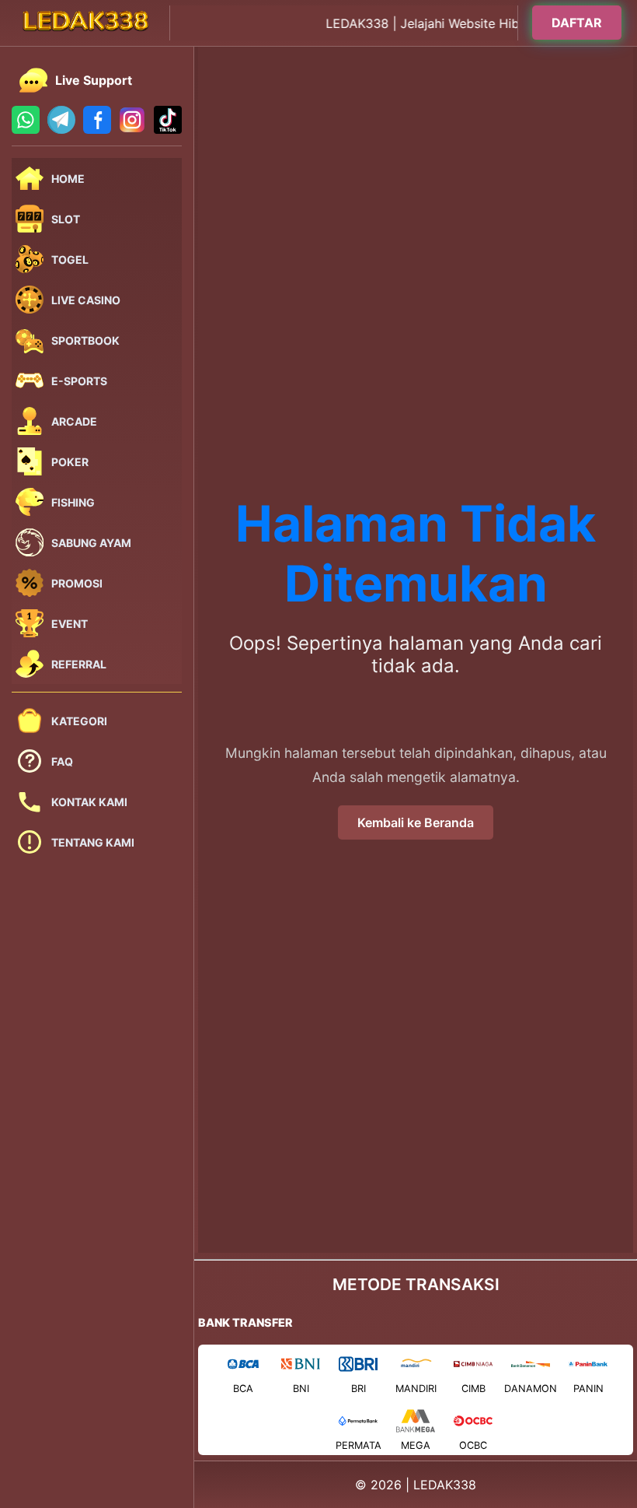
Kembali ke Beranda (415, 822)
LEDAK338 (444, 1484)
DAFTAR (577, 21)
